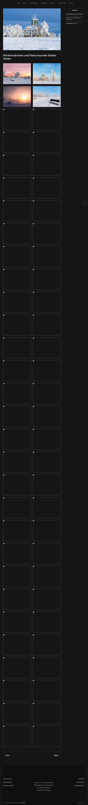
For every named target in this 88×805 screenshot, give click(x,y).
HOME (23, 802)
